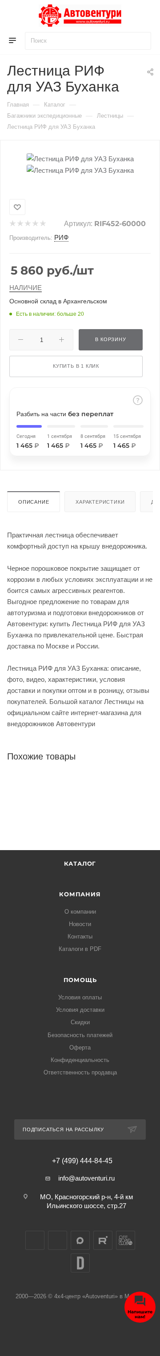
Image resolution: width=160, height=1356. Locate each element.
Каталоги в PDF (80, 949)
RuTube (102, 1240)
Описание (33, 502)
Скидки (80, 1022)
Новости (80, 924)
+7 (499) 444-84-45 (82, 1161)
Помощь (80, 979)
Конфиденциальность (80, 1060)
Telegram (57, 1240)
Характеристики (100, 502)
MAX (80, 1240)
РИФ (61, 237)
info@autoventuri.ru (86, 1178)
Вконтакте (34, 1240)
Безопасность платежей (80, 1035)
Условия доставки (80, 1009)
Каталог (80, 863)
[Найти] (140, 41)
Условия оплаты (80, 997)
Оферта (80, 1047)
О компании (80, 911)
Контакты (80, 936)
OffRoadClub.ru (125, 1240)
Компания (79, 894)
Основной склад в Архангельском (58, 301)
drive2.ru (80, 1262)
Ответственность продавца (80, 1072)
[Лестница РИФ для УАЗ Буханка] (80, 158)
